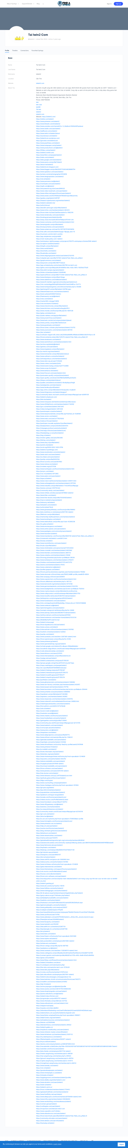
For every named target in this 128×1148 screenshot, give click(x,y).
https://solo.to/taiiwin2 (43, 708)
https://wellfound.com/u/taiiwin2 (46, 131)
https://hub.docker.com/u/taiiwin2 (47, 773)
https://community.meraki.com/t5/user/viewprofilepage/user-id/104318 (59, 811)
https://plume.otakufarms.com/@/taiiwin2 (49, 993)
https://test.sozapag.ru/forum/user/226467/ (50, 576)
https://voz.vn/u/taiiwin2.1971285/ (47, 473)
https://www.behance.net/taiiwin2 (47, 370)
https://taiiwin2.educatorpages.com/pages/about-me (53, 977)
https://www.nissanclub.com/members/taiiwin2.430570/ (54, 699)
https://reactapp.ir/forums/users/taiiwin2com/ (51, 430)
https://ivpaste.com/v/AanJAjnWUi (47, 1008)
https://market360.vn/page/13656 (47, 301)
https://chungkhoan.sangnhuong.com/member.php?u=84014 (56, 1063)
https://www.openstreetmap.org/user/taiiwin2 (51, 644)
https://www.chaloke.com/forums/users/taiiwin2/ (52, 715)
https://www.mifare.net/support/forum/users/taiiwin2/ (53, 193)
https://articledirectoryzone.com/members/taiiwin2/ (53, 1020)
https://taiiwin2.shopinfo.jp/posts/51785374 (50, 677)
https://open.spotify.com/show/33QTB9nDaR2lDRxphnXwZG (56, 378)
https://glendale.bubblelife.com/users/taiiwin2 (51, 739)
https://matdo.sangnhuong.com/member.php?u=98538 (54, 1053)
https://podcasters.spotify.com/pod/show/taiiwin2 (52, 375)
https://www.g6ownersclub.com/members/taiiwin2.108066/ (55, 682)
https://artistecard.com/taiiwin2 (46, 943)
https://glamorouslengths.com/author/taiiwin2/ (51, 905)
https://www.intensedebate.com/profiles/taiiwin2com (53, 656)
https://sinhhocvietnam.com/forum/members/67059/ (53, 615)
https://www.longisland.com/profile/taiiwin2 (50, 349)
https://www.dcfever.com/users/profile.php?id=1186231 (54, 737)
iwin (37, 102)
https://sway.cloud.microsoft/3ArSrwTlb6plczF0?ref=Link (55, 219)
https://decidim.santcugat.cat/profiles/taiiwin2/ (51, 207)
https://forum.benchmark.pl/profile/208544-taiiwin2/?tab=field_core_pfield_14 (61, 1116)
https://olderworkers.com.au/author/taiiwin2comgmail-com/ (55, 1013)
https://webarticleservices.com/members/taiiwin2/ (52, 291)
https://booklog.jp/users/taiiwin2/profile (49, 217)
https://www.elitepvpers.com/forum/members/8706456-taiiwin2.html (58, 1096)
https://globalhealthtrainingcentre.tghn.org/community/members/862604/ (60, 840)
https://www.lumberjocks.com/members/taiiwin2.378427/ (55, 560)
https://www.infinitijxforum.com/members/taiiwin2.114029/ (55, 404)
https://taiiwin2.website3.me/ (45, 203)
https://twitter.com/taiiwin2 (45, 119)
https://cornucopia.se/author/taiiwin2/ (48, 727)
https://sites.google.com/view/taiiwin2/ (48, 160)
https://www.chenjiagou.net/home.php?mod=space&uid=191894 (57, 785)
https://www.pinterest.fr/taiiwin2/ (47, 747)
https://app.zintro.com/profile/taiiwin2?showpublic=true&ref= (56, 390)
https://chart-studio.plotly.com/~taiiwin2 (49, 239)
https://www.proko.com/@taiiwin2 (47, 730)
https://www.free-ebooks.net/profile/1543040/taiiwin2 (54, 497)
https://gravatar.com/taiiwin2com (47, 140)
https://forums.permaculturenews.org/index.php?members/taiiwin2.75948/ (60, 572)
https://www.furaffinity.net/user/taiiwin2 (49, 1094)
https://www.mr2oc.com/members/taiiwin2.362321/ (53, 210)
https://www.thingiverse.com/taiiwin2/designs (51, 392)
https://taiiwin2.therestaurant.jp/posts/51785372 (52, 672)
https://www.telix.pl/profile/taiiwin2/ (47, 969)
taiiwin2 (38, 112)
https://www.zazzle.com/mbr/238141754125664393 (53, 989)
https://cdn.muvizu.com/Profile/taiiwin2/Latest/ (51, 871)
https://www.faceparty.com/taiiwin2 (48, 922)
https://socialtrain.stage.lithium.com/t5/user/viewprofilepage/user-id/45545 (61, 648)
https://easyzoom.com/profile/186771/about (50, 263)
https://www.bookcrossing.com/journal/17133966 (52, 366)
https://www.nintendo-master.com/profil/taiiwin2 (52, 1032)
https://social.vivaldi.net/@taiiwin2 (47, 711)
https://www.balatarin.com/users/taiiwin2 (49, 725)
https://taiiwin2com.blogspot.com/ (47, 167)
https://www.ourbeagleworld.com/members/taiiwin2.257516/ (56, 483)
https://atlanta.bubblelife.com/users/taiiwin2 (50, 761)
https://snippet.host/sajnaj (44, 1005)
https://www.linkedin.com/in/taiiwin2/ (48, 124)
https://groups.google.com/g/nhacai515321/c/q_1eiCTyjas (55, 663)
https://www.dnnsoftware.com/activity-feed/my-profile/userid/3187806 (59, 744)
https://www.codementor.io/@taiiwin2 (48, 567)
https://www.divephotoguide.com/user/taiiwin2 (51, 991)
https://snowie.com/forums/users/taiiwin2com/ (51, 797)
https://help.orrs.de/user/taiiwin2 (46, 826)
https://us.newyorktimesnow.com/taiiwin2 (49, 809)
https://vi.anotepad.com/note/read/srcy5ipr (50, 965)
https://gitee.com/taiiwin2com (46, 313)
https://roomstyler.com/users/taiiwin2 (48, 184)
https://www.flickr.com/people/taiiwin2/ (49, 155)
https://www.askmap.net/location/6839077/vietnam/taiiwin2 (56, 612)
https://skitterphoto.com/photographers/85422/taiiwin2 (54, 598)
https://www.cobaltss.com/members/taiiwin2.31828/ (53, 555)
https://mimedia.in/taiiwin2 (44, 1075)
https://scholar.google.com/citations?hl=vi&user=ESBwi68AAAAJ (57, 646)
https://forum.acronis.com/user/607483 (49, 461)
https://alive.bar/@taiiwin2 (44, 816)
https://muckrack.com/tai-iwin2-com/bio (49, 234)
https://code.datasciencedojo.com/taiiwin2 (50, 651)
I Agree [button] (121, 1144)
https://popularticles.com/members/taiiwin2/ (50, 792)
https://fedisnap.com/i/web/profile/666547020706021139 (55, 850)
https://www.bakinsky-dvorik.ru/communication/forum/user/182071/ (58, 979)
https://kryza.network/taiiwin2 (46, 1041)
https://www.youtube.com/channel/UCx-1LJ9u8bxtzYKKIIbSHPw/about (59, 126)
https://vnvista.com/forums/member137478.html (52, 972)
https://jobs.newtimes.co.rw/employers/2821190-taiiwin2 (54, 512)
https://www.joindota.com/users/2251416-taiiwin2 (52, 771)
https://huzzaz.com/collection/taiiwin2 (48, 874)
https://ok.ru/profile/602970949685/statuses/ (51, 668)
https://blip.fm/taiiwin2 (43, 984)
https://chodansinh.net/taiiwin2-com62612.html (51, 538)
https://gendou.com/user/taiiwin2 (47, 346)
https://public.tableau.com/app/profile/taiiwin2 (51, 315)
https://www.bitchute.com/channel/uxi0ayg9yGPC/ (53, 308)
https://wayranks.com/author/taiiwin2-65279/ (51, 759)
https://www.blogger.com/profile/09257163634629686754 (55, 169)
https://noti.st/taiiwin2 (43, 179)
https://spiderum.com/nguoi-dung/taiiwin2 (50, 795)
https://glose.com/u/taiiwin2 (45, 957)
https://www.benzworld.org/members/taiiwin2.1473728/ (54, 584)
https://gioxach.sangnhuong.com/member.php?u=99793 (54, 1058)
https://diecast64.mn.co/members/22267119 (50, 926)
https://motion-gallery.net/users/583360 (49, 438)
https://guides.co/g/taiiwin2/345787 (48, 198)
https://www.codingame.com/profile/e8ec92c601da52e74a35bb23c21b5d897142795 (64, 953)
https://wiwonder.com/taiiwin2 (46, 934)
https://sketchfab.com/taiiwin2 (46, 495)
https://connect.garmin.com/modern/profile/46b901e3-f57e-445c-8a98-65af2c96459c (65, 955)
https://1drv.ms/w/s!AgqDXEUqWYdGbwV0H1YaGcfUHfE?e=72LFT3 (58, 284)
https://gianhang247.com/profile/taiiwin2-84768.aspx (53, 289)
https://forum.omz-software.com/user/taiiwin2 (51, 876)
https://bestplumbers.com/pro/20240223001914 (52, 426)
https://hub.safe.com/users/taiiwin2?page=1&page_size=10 (55, 231)
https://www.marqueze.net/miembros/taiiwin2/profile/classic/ (56, 402)
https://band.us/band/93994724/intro (48, 294)
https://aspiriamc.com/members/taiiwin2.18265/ (51, 696)
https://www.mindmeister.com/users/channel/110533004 (54, 548)
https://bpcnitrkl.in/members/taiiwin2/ (48, 790)
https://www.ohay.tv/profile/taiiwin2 (47, 442)
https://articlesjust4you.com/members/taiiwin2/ (51, 358)
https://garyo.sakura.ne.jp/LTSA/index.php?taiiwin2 (53, 895)
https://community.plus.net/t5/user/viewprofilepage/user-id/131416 (58, 723)
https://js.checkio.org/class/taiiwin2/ (48, 351)
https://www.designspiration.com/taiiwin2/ (50, 176)
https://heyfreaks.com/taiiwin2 (46, 847)
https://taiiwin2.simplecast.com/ (46, 397)
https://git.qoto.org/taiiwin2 (45, 787)
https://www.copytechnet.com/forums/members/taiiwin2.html (56, 579)
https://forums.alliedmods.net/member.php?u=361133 (54, 581)
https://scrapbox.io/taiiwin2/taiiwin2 (47, 243)
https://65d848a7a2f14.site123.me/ (48, 620)
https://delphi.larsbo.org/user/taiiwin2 (48, 1017)
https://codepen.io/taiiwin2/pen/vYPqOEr (49, 910)
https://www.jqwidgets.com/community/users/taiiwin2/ (54, 531)
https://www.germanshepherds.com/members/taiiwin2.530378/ (57, 586)
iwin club (39, 104)
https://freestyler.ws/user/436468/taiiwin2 (50, 919)
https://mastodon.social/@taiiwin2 (47, 713)
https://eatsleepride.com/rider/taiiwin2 (48, 385)
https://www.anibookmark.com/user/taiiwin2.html (52, 1003)
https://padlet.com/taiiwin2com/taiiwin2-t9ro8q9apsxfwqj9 (55, 382)
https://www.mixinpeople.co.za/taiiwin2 (49, 1073)
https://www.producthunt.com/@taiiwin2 (49, 148)
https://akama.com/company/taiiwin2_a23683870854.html (55, 1044)
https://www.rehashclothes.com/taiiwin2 (49, 835)
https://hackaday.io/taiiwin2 (45, 1123)
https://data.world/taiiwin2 (44, 248)
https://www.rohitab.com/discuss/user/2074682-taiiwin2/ (54, 493)
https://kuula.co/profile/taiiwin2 (46, 545)
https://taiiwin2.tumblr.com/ (45, 152)
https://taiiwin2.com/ (49, 116)
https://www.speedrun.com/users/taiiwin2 (49, 172)
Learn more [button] (57, 1144)
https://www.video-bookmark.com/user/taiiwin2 (51, 191)
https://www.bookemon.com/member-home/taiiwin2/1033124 (56, 617)
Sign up (118, 4)
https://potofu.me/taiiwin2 (44, 445)
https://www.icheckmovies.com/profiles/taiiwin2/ (52, 306)
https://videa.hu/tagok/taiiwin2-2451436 (49, 409)
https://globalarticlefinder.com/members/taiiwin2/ (52, 1092)
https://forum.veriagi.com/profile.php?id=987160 (52, 946)
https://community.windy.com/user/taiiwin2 (50, 490)
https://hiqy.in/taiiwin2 (43, 435)
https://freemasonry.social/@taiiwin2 (48, 296)
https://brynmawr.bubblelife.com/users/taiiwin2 (51, 766)
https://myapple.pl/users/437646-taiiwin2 (50, 763)
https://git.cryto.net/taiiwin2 (45, 814)
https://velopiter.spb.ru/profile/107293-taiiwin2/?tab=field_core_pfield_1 (59, 258)
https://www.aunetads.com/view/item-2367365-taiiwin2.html (56, 636)
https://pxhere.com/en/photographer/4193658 (51, 174)
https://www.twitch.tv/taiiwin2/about (48, 133)
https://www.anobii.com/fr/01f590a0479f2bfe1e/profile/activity (57, 195)
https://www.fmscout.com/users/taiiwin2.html (51, 373)
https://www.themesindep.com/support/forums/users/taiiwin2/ (56, 869)
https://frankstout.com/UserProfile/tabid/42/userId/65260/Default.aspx (59, 902)
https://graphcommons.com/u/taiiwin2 (48, 260)
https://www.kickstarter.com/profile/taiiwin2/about (52, 354)
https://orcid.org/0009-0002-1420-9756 (49, 447)
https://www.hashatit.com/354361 (47, 924)
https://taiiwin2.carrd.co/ (44, 1087)
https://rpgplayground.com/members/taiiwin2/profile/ (53, 1077)
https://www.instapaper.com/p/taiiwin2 (48, 145)
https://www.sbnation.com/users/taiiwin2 (49, 1082)
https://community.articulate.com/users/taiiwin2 (51, 1118)
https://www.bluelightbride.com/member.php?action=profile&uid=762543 (60, 588)
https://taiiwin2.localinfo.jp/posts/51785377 (50, 675)
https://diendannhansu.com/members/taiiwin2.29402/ (53, 1025)
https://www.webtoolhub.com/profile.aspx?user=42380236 (55, 521)
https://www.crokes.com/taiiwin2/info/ (48, 363)
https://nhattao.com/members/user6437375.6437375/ (54, 562)
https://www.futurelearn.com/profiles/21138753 (51, 802)
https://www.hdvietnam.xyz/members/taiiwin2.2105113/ (54, 1034)
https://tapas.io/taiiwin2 (44, 478)
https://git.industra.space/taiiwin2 (47, 852)
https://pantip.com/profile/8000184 (48, 459)
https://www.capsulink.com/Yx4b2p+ (48, 1111)
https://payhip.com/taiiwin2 (45, 634)
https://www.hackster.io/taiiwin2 (46, 533)
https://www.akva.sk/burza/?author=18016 (50, 886)
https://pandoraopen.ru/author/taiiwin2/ (49, 411)
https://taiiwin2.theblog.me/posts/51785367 (50, 670)
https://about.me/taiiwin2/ (44, 164)
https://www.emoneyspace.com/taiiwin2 (49, 526)
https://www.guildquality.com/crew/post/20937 (51, 907)
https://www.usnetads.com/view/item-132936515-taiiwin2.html (56, 950)
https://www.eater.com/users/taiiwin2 (48, 476)
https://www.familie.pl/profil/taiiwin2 (48, 387)
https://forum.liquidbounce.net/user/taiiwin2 (50, 624)
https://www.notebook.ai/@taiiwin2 (47, 605)
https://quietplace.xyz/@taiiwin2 (46, 948)
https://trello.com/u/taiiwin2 (45, 157)
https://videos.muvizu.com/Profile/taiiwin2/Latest (52, 799)
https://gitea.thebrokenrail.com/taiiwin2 (49, 866)
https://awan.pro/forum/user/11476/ (48, 914)
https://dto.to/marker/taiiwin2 (45, 857)
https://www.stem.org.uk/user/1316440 (49, 361)
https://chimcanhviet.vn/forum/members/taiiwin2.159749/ (55, 629)
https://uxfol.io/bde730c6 (44, 507)
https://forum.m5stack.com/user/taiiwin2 (49, 768)
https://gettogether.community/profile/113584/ (51, 720)
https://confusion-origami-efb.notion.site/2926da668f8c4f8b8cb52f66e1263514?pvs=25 (65, 334)
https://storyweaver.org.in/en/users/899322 (50, 188)
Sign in (109, 4)
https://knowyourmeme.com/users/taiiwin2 (50, 227)
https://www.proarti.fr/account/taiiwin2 (48, 318)
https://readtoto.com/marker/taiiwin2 (48, 900)
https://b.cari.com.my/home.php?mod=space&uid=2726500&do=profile (59, 819)
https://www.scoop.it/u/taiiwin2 (46, 368)
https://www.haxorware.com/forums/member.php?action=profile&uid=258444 (61, 689)
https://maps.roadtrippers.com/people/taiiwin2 (51, 665)
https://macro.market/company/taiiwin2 (49, 500)
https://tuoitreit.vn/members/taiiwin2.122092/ (51, 632)
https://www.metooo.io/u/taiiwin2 (47, 464)
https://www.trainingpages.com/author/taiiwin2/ (51, 890)
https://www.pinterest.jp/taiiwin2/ (47, 641)
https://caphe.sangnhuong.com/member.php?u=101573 (54, 1061)
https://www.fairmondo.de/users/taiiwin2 (49, 845)
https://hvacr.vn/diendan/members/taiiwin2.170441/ (53, 1089)
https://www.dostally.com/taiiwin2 (47, 1065)
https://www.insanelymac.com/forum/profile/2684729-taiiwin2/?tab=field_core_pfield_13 (65, 536)
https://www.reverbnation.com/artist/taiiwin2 (50, 452)
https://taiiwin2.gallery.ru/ (44, 1027)
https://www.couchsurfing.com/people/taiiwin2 (51, 783)
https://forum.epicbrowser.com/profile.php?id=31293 (53, 639)
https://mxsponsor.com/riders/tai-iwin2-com (50, 1108)
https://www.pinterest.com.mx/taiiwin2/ (49, 823)
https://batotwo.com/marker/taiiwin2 (48, 807)
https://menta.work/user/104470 (47, 838)
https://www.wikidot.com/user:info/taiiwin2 (50, 1120)
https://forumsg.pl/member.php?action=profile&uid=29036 (55, 557)
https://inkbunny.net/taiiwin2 (45, 502)
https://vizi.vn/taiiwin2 (43, 1068)
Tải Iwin (38, 109)
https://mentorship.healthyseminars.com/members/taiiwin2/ (55, 517)
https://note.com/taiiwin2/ (44, 299)
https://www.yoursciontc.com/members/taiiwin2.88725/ (54, 330)
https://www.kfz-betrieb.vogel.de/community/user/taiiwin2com (56, 282)
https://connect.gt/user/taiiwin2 (46, 1104)
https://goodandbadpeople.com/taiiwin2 (49, 1070)
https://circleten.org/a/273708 (46, 466)
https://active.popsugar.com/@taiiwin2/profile (51, 986)
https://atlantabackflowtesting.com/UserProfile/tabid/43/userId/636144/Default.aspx (64, 1010)
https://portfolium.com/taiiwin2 (46, 680)
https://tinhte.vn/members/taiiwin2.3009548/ (51, 272)
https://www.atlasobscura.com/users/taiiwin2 (51, 1113)
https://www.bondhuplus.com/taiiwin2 (48, 519)
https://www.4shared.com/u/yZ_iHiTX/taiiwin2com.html (54, 775)
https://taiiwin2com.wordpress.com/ (48, 138)
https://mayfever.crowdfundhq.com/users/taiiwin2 (52, 1029)
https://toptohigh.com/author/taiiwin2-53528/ (51, 742)
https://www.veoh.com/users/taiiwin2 (48, 454)
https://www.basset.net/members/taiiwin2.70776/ (52, 687)
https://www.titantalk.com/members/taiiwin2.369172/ (53, 553)
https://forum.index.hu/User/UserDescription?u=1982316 (54, 212)
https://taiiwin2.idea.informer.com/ (47, 996)
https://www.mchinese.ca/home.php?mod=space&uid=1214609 (57, 864)
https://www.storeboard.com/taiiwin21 (48, 339)
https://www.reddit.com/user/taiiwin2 (48, 128)
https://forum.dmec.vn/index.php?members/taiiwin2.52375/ (55, 327)
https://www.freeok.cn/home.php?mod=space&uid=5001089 (56, 936)
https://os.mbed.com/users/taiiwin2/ (48, 457)
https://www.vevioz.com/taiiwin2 (46, 416)
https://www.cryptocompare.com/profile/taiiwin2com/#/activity (56, 591)
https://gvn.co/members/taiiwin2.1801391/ (50, 406)
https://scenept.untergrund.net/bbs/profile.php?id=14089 (55, 610)
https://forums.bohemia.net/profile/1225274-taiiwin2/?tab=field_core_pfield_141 (62, 337)
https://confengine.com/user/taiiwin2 (48, 1106)
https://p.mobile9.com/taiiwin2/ (46, 749)
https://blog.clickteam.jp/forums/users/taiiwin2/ (51, 830)
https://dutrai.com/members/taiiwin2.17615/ (50, 565)
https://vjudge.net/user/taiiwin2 (46, 658)
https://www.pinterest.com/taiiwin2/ (47, 121)
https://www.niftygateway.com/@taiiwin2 (49, 804)
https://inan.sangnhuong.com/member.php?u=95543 (53, 1056)
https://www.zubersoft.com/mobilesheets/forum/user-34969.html (57, 701)
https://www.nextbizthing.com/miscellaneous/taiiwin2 (53, 1101)
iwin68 (38, 107)
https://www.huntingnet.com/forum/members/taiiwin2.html (55, 469)
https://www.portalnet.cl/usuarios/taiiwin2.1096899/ (53, 692)
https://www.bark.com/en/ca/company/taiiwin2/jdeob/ (54, 320)
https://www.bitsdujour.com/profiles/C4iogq (50, 277)
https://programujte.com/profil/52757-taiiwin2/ (51, 998)
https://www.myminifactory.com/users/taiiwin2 (51, 543)
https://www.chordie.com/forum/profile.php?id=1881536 (54, 311)
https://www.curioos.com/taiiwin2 (47, 627)
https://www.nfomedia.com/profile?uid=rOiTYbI (51, 1001)
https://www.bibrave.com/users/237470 (49, 653)
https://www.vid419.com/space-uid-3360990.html (52, 859)
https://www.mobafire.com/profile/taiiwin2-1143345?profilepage (57, 485)
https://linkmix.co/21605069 (45, 1022)
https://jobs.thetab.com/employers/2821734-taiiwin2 (53, 1051)
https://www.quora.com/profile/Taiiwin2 (49, 162)
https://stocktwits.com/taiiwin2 (46, 251)
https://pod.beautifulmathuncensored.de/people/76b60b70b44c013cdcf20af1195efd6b (65, 912)
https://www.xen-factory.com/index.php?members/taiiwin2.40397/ (58, 684)
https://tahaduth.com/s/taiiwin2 (46, 505)
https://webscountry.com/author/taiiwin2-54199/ (52, 862)
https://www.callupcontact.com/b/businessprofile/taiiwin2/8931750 (58, 593)
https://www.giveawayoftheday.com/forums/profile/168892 (55, 509)
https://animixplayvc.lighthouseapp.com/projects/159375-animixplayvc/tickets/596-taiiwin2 (66, 241)
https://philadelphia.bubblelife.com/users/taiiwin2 (52, 898)
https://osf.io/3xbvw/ (43, 205)
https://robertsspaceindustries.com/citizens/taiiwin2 (53, 703)
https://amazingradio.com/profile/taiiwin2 (49, 224)
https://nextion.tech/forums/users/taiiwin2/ (50, 828)
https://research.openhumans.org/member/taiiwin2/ (53, 200)
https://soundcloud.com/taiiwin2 (46, 136)
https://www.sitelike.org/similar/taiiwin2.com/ (50, 1080)
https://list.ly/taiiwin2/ (43, 931)
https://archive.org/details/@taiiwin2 (48, 344)
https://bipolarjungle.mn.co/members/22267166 (51, 929)
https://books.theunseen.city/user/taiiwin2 (50, 751)
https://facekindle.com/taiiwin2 (46, 253)
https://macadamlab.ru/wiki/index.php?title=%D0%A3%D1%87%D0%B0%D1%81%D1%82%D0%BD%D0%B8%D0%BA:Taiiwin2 (76, 1046)
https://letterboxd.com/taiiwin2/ (46, 833)
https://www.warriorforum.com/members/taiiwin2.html (53, 342)
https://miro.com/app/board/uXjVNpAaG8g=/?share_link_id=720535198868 (61, 603)
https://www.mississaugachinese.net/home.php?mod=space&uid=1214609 (60, 756)
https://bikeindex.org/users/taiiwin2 (47, 754)
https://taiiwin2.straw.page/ (45, 622)
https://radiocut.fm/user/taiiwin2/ (47, 421)
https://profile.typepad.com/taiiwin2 (48, 569)
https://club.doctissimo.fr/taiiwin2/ (47, 303)
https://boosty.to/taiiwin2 (44, 541)
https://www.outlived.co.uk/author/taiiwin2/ (50, 356)
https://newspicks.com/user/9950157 (48, 854)
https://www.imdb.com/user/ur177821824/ (50, 418)
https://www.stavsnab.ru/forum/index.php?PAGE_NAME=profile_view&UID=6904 (62, 574)
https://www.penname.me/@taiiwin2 (48, 181)
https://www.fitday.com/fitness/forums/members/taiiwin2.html (56, 960)
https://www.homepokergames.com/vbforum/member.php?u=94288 (58, 287)
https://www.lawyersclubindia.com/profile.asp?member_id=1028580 (58, 414)
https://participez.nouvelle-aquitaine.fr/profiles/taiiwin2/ (54, 423)
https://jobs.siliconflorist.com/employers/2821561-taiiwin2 (55, 974)
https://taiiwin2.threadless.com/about (48, 962)
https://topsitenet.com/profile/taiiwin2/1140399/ (52, 694)
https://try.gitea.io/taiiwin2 (44, 524)
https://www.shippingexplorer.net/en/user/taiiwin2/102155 (55, 255)
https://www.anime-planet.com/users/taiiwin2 (51, 529)
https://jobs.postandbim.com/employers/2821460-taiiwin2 (55, 941)
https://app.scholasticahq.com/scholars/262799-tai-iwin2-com (56, 265)
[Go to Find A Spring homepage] (64, 3)
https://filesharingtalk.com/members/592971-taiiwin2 (53, 1039)
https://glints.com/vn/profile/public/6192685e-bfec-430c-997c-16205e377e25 (62, 267)
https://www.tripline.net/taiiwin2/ (46, 938)
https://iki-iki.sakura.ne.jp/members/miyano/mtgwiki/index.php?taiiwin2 (59, 893)
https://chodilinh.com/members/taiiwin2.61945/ (51, 981)
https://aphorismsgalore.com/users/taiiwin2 (50, 608)
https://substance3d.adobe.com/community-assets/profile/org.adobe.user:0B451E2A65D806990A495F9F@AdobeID (74, 842)
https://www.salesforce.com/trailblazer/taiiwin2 (51, 279)
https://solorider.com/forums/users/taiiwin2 (50, 1049)
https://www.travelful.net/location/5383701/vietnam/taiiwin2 (56, 596)
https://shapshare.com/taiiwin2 (46, 732)
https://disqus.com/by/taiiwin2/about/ (48, 380)
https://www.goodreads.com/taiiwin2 (48, 325)
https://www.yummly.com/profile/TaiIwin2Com (51, 322)
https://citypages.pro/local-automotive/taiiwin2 (51, 428)
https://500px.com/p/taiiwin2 (45, 150)
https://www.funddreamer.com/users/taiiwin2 (51, 600)
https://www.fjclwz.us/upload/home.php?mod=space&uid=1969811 (58, 1015)
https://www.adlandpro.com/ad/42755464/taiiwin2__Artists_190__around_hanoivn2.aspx (65, 917)
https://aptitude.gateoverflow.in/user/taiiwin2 (51, 778)
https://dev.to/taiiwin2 (43, 332)
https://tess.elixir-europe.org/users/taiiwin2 (50, 270)
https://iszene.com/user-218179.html (48, 488)
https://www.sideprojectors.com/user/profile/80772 (53, 735)
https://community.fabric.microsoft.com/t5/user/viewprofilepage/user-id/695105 (62, 394)
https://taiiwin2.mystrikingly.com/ (47, 449)
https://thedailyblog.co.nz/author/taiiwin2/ (50, 433)
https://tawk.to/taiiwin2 (43, 1084)
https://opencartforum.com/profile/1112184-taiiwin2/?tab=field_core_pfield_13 (61, 275)
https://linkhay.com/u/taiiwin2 (45, 440)
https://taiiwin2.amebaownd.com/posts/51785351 (52, 660)
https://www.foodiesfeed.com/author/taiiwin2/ (51, 718)
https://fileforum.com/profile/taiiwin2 (48, 514)
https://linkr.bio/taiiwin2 (43, 399)
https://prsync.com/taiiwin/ (45, 471)
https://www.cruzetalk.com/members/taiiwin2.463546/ (54, 550)
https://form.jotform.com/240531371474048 (50, 706)
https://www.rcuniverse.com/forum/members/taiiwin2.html (55, 222)
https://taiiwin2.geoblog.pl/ (45, 883)
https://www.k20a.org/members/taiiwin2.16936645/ (53, 1099)
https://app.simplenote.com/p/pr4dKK (48, 236)
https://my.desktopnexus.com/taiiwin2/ (49, 1037)
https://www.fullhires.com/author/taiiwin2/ (49, 888)
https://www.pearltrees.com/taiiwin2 (48, 143)
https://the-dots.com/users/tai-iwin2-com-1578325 (53, 967)
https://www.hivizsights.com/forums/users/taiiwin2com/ (54, 821)
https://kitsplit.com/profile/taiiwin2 (47, 246)
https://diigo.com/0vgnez (44, 780)
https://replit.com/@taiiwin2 (45, 186)
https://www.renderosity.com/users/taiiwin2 (50, 215)
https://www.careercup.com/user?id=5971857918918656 (55, 229)
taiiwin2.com (40, 83)
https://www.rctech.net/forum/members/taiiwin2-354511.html (56, 481)
